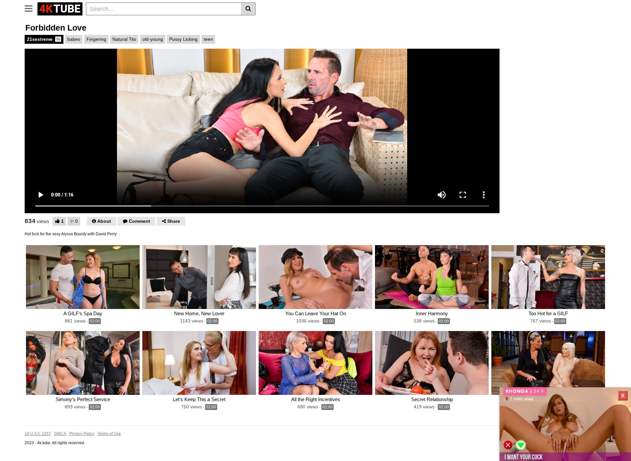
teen (208, 39)
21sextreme (43, 39)
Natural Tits (124, 39)
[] (248, 8)
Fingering (96, 39)
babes (73, 39)
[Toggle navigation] (31, 8)
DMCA (60, 433)
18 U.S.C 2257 (38, 433)
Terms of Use (109, 433)
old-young (152, 39)
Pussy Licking (183, 39)
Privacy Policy (81, 433)
